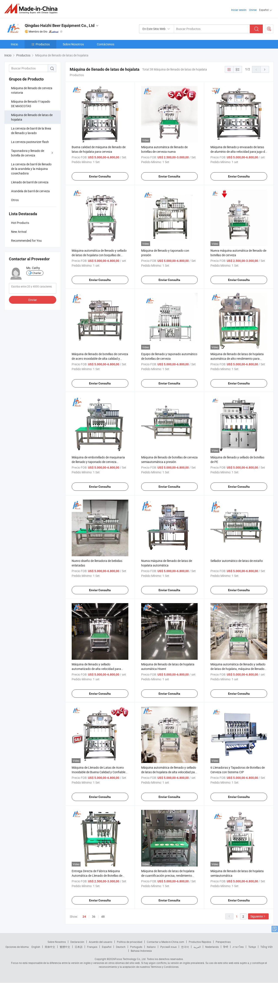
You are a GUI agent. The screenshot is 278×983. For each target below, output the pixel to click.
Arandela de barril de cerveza (30, 191)
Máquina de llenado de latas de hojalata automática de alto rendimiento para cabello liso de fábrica (237, 358)
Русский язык (168, 947)
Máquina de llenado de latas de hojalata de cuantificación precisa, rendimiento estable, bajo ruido (167, 875)
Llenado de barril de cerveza (29, 182)
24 (84, 916)
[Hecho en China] (32, 8)
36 (93, 916)
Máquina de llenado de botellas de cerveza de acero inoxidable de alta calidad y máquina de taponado (100, 358)
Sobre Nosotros (73, 44)
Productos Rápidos (200, 942)
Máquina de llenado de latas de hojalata (32, 117)
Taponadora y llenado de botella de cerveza (27, 153)
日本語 (79, 947)
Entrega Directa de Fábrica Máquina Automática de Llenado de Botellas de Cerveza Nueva (97, 875)
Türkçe (252, 947)
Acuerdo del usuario (100, 942)
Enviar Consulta (100, 176)
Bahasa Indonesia (141, 950)
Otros (15, 200)
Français (92, 947)
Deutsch (121, 947)
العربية (197, 947)
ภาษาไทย (238, 947)
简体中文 (50, 947)
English (35, 947)
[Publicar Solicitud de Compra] (269, 29)
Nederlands (212, 947)
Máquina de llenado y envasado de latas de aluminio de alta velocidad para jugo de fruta (238, 151)
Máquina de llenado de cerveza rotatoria (31, 90)
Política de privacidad (129, 942)
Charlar (36, 273)
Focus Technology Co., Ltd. (130, 959)
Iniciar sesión (239, 9)
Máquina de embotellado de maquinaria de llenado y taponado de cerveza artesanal (98, 461)
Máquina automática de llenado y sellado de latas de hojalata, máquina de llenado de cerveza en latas (237, 668)
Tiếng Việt (266, 947)
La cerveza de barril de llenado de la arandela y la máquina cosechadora (31, 168)
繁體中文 (65, 947)
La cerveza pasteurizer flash (30, 142)
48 (103, 916)
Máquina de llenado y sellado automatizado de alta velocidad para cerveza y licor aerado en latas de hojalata (100, 668)
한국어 (185, 947)
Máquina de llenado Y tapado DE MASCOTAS (30, 103)
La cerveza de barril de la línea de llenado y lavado (31, 130)
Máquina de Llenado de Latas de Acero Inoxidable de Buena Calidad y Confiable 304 (98, 772)
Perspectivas (223, 942)
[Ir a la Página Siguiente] (265, 69)
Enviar (32, 300)
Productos (43, 44)
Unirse (252, 9)
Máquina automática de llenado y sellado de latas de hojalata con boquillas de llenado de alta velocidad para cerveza (99, 255)
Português (136, 947)
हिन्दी (225, 947)
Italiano (151, 947)
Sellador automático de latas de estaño (236, 561)
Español (106, 947)
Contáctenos (105, 44)
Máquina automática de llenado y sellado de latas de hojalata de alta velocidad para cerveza (169, 772)
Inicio (14, 44)
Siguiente (256, 916)
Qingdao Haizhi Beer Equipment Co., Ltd (59, 25)
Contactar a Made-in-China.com (165, 942)
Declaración (77, 942)
